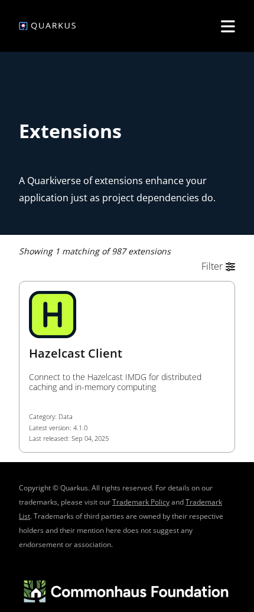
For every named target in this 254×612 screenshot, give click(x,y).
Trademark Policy (141, 502)
